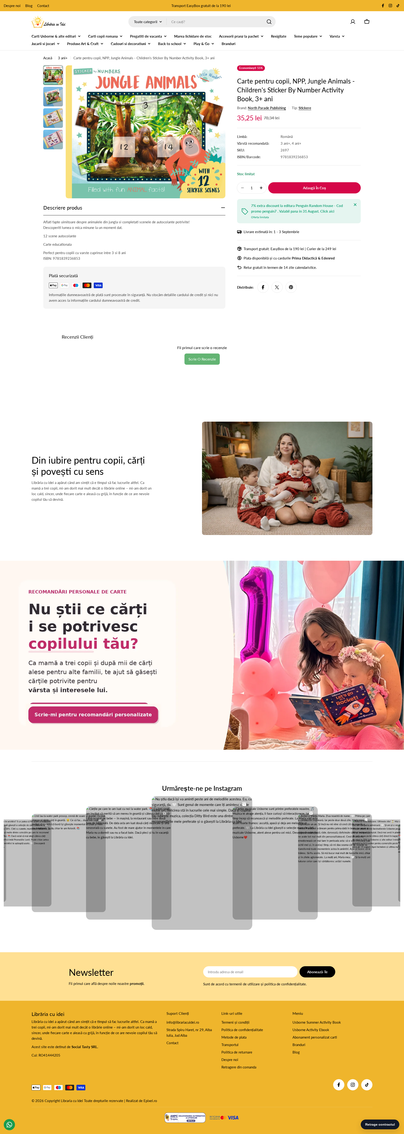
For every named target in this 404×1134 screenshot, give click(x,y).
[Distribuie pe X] (277, 287)
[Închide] (355, 204)
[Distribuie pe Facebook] (263, 287)
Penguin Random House (314, 205)
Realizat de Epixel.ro (141, 1101)
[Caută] (269, 21)
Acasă (47, 58)
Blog (28, 6)
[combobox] (202, 21)
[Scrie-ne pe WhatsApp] (202, 655)
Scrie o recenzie (202, 359)
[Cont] (353, 21)
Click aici (327, 211)
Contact (43, 6)
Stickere (305, 108)
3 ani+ (63, 58)
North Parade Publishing (267, 108)
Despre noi (12, 6)
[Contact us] (9, 1124)
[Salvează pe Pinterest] (291, 287)
